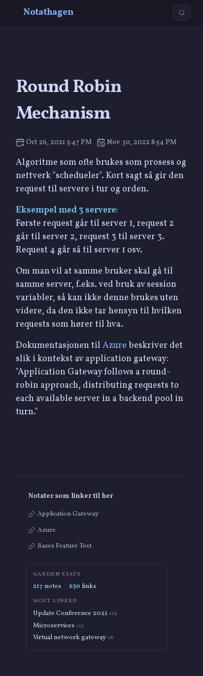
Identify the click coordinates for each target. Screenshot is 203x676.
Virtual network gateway (73, 637)
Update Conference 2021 (75, 613)
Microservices (58, 625)
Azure (114, 345)
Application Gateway (68, 514)
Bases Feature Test (64, 546)
